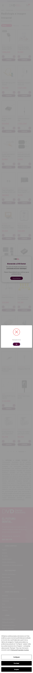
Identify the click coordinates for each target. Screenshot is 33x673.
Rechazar (16, 663)
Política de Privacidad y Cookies (20, 650)
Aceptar (16, 669)
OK (16, 344)
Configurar (16, 657)
